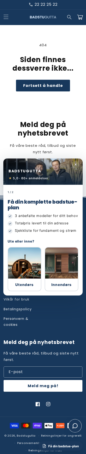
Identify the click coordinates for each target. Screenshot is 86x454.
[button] (24, 269)
